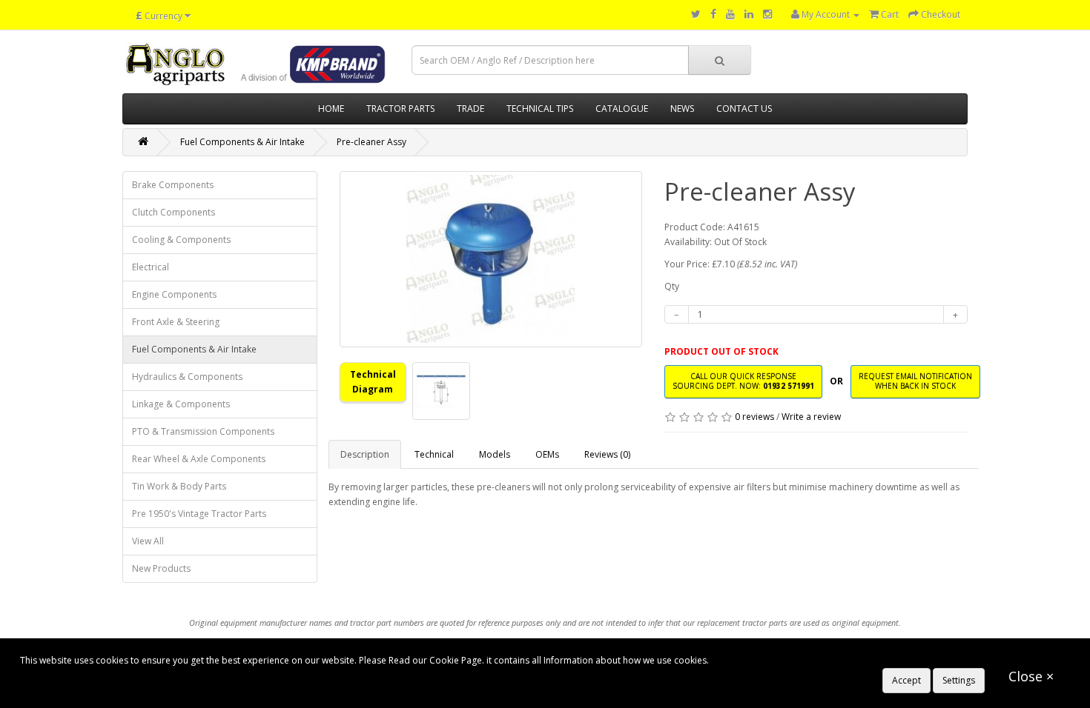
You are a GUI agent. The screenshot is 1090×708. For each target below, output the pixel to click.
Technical (434, 454)
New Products (161, 568)
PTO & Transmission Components (203, 431)
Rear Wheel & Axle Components (198, 458)
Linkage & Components (181, 404)
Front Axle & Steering (175, 321)
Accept (906, 680)
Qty (671, 286)
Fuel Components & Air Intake (242, 142)
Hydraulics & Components (187, 376)
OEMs (547, 454)
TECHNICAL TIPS (539, 108)
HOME (331, 108)
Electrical (150, 267)
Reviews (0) (607, 454)
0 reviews (754, 416)
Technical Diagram (373, 381)
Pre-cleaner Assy (371, 142)
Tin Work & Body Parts (179, 486)
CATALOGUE (621, 108)
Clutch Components (173, 212)
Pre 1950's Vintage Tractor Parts (199, 513)
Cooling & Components (181, 239)
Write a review (811, 416)
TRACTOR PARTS (400, 108)
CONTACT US (744, 108)
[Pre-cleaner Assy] (491, 259)
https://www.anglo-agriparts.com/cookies (798, 660)
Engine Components (174, 294)
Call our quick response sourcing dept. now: (743, 381)
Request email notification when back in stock (915, 381)
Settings (958, 680)
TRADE (470, 108)
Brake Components (173, 184)
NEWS (682, 108)
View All (148, 541)
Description (364, 454)
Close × (1031, 676)
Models (494, 454)
